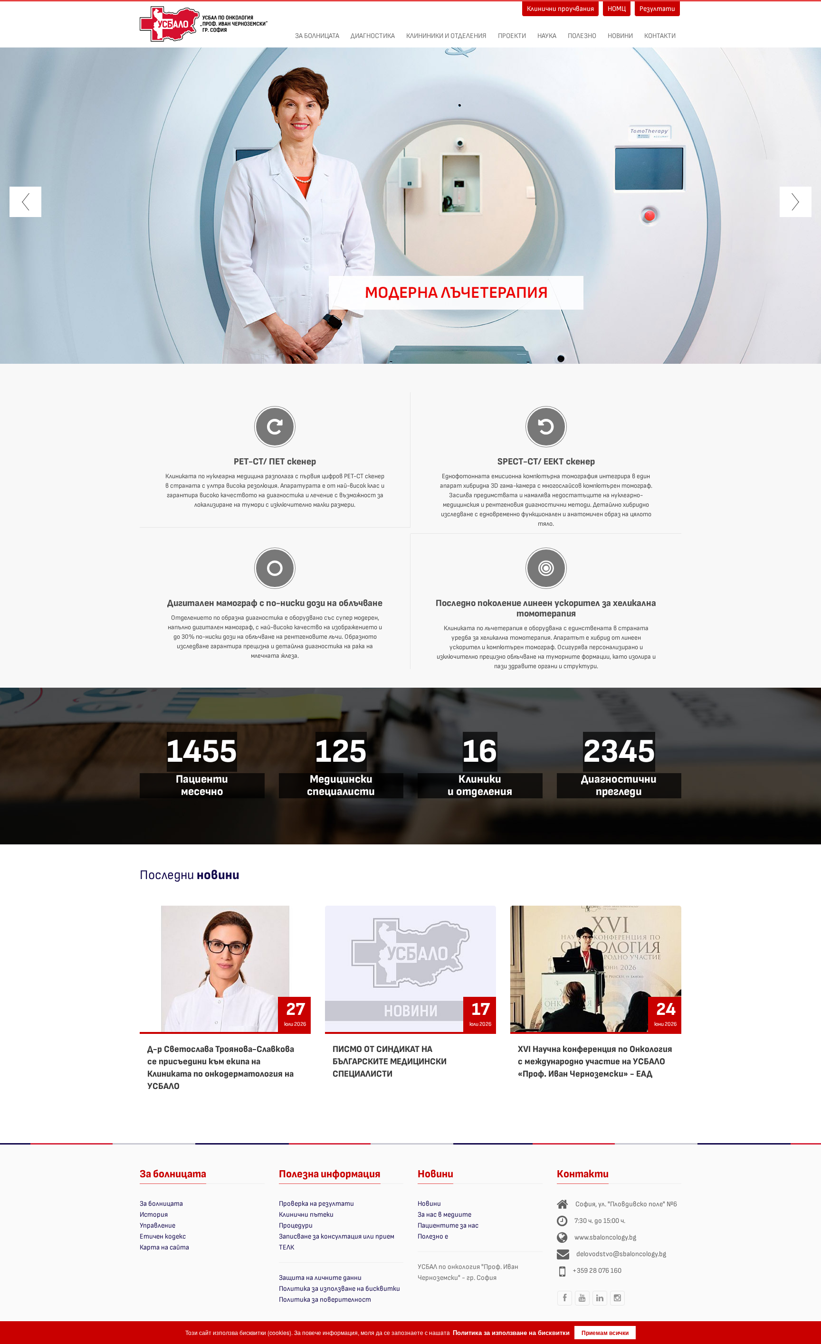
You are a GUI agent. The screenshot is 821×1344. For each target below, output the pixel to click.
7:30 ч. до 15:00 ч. (599, 1220)
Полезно (582, 35)
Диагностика (373, 35)
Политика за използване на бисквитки (339, 1288)
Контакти (660, 35)
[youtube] (582, 1305)
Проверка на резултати (316, 1203)
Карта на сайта (164, 1247)
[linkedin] (600, 1305)
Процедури (296, 1225)
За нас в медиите (444, 1214)
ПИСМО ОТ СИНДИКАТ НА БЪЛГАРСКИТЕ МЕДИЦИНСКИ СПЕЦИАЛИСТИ (390, 1061)
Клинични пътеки (306, 1214)
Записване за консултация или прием (336, 1236)
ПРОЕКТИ (512, 35)
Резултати (657, 8)
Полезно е (433, 1236)
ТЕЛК (286, 1247)
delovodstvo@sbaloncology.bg (621, 1254)
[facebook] (565, 1305)
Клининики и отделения (446, 35)
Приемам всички (605, 1332)
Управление (157, 1225)
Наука (546, 35)
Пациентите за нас (448, 1225)
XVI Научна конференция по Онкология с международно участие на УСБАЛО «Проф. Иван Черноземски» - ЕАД (595, 1061)
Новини (620, 35)
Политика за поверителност (325, 1299)
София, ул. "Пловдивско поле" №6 (626, 1204)
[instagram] (618, 1305)
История (154, 1214)
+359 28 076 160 (597, 1270)
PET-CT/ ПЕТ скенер (275, 461)
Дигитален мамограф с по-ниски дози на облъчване (274, 603)
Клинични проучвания (560, 8)
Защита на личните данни (320, 1277)
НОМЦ (617, 8)
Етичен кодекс (163, 1236)
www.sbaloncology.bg (605, 1237)
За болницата (317, 35)
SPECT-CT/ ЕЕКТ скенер (546, 461)
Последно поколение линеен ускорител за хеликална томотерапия (546, 608)
